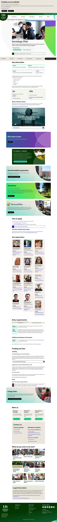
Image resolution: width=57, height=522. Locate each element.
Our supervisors (20, 58)
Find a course (31, 506)
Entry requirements (29, 58)
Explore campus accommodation (14, 176)
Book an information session (50, 58)
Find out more (11, 212)
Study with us (14, 16)
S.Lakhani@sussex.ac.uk (16, 306)
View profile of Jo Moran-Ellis (39, 253)
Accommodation (31, 509)
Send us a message (17, 431)
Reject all (4, 10)
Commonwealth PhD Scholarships (19, 361)
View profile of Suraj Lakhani (17, 308)
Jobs (29, 513)
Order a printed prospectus (18, 432)
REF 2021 (13, 96)
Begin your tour (11, 195)
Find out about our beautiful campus (20, 161)
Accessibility (44, 509)
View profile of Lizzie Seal (39, 297)
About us (41, 16)
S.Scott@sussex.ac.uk (38, 278)
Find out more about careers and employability (19, 377)
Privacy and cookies (45, 510)
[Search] (55, 17)
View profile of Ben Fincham (17, 271)
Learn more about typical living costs (15, 398)
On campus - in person (39, 72)
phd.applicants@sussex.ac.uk (32, 441)
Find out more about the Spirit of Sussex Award (19, 106)
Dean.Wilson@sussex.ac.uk (39, 312)
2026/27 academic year (27, 49)
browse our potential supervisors (18, 224)
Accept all (11, 10)
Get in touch (17, 506)
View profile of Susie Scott (39, 280)
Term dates (30, 512)
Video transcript (16, 127)
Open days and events (32, 508)
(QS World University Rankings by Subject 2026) (36, 98)
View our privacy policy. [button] (5, 8)
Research (23, 16)
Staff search (17, 508)
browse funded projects (17, 222)
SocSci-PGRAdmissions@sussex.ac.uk (31, 232)
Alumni (48, 16)
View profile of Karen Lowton (28, 254)
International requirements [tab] (36, 322)
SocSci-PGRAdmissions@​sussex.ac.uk (34, 432)
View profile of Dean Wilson (39, 314)
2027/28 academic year (17, 49)
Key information (3, 58)
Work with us (32, 16)
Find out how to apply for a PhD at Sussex (21, 226)
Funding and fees (38, 58)
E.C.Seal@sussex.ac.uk (38, 295)
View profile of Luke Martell (28, 271)
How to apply (12, 58)
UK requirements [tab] (20, 322)
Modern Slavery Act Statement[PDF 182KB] (47, 513)
